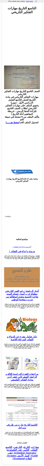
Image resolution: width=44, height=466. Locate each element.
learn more (29, 1)
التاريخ (27, 447)
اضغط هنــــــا (13, 122)
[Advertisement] (22, 41)
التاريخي (18, 447)
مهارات (35, 447)
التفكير (34, 450)
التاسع (9, 447)
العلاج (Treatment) (22, 458)
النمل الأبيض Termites (18, 455)
